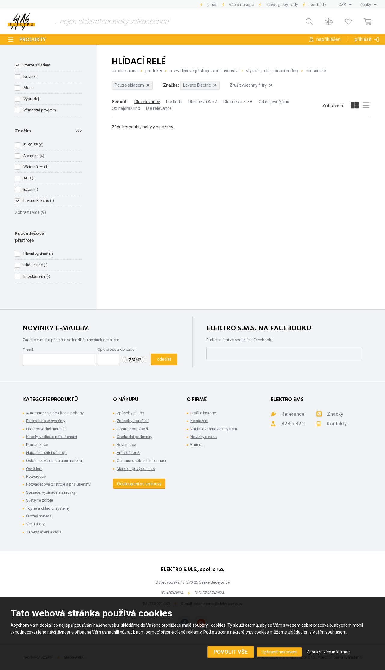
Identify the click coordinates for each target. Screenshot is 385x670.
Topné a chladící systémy (48, 508)
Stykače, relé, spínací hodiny (272, 70)
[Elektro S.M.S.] (21, 21)
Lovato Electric (197, 85)
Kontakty (318, 4)
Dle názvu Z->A (238, 101)
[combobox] (345, 4)
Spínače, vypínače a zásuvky (50, 492)
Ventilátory (35, 524)
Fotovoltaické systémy (45, 420)
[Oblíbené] (348, 22)
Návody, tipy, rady (282, 4)
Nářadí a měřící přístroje (46, 452)
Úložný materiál (39, 516)
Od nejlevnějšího (274, 101)
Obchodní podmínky (134, 436)
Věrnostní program (39, 110)
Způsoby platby (130, 413)
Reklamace (126, 444)
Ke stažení (199, 420)
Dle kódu (174, 101)
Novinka (30, 76)
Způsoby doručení (133, 420)
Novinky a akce (203, 436)
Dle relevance (147, 101)
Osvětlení (34, 468)
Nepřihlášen (328, 39)
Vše (78, 130)
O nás (212, 4)
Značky (335, 414)
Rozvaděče (36, 476)
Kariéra (196, 444)
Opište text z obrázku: (116, 349)
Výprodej (31, 99)
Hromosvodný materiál (46, 429)
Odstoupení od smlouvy (139, 483)
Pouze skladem (36, 65)
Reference (292, 414)
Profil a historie (203, 413)
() (33, 144)
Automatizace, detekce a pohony (55, 413)
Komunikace (37, 444)
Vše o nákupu (241, 4)
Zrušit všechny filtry (248, 85)
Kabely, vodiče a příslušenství (51, 436)
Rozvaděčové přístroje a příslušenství (204, 70)
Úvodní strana (125, 70)
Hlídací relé (316, 70)
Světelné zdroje (39, 500)
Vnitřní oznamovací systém (213, 429)
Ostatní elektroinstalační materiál (54, 460)
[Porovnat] (328, 22)
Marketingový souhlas (136, 468)
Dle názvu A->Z (202, 101)
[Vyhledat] (309, 22)
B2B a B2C (293, 424)
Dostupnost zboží (132, 429)
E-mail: (28, 349)
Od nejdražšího (126, 108)
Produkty (33, 40)
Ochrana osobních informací (141, 460)
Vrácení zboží (128, 452)
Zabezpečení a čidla (43, 532)
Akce (27, 87)
